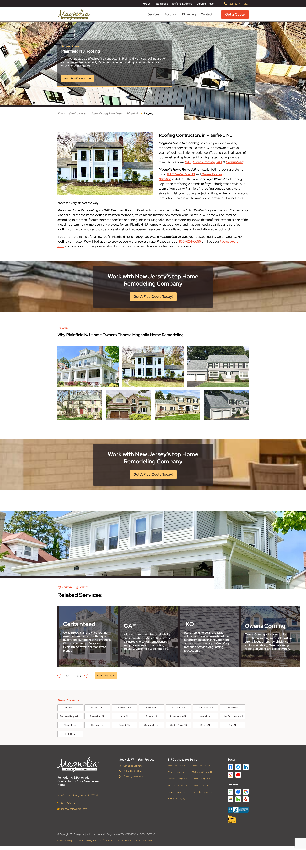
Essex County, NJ (176, 765)
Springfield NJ (151, 725)
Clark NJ (233, 725)
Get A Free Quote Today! (153, 296)
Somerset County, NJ (178, 798)
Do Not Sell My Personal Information (95, 840)
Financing (189, 14)
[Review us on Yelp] (246, 799)
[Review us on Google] (246, 792)
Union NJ (124, 716)
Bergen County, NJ (177, 792)
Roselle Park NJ (97, 716)
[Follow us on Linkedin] (246, 767)
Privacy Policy (124, 840)
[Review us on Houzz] (238, 799)
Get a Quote (235, 14)
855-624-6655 (239, 4)
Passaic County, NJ (177, 778)
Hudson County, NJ (177, 785)
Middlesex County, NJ (202, 772)
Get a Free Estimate (132, 765)
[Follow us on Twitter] (238, 767)
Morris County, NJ (176, 772)
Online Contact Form (133, 771)
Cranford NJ (178, 707)
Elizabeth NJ (97, 707)
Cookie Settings (65, 840)
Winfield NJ (205, 716)
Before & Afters (182, 3)
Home (61, 113)
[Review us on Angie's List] (230, 792)
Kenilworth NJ (206, 707)
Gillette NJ (205, 725)
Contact (206, 14)
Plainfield (133, 113)
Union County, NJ (200, 785)
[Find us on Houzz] (238, 819)
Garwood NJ (97, 725)
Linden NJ (70, 707)
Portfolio (170, 14)
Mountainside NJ (178, 716)
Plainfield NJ (70, 725)
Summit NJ (124, 725)
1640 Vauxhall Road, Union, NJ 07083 (77, 795)
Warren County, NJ (201, 778)
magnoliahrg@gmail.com (74, 809)
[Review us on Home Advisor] (230, 799)
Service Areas (205, 3)
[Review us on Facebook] (238, 792)
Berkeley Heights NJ (70, 716)
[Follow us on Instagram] (230, 775)
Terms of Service (144, 840)
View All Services (105, 675)
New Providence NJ (233, 716)
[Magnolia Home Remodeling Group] (73, 14)
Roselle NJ (151, 716)
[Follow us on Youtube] (238, 774)
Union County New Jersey (106, 113)
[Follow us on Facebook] (230, 767)
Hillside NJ (70, 733)
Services (153, 14)
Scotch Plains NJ (178, 725)
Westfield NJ (232, 707)
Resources (161, 3)
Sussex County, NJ (201, 765)
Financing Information (133, 776)
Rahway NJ (151, 707)
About (146, 3)
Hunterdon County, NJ (202, 792)
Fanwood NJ (124, 707)
